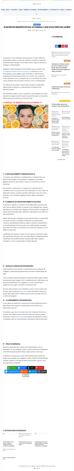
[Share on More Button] (24, 375)
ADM (30, 30)
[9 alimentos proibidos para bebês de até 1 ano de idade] (56, 114)
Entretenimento (43, 10)
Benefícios (24, 21)
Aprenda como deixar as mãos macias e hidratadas (66, 135)
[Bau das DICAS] (37, 4)
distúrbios (19, 317)
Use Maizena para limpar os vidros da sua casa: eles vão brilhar (66, 152)
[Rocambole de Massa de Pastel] (66, 113)
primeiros (24, 291)
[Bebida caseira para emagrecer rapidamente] (56, 128)
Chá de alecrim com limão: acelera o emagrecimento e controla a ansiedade (9, 444)
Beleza (62, 10)
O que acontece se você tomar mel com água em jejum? (25, 443)
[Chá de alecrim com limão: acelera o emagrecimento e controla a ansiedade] (10, 437)
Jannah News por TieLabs (49, 466)
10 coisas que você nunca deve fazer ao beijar (56, 148)
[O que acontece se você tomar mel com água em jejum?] (26, 437)
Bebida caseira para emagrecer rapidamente (56, 134)
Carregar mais (61, 159)
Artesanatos (54, 10)
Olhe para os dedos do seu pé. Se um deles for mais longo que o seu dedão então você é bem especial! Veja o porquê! (61, 67)
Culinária (14, 10)
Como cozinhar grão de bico (9, 458)
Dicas (8, 10)
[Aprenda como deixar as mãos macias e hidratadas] (66, 129)
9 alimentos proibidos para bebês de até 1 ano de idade (56, 120)
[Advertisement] (25, 46)
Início (19, 21)
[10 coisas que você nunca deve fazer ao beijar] (56, 143)
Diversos (69, 10)
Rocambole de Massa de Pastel (66, 118)
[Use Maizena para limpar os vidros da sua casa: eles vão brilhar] (66, 144)
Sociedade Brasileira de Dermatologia (16, 71)
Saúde (20, 10)
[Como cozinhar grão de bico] (10, 452)
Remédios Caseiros (30, 10)
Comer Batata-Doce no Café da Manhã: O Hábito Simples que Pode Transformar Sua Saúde (41, 444)
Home (3, 10)
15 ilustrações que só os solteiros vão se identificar (60, 105)
